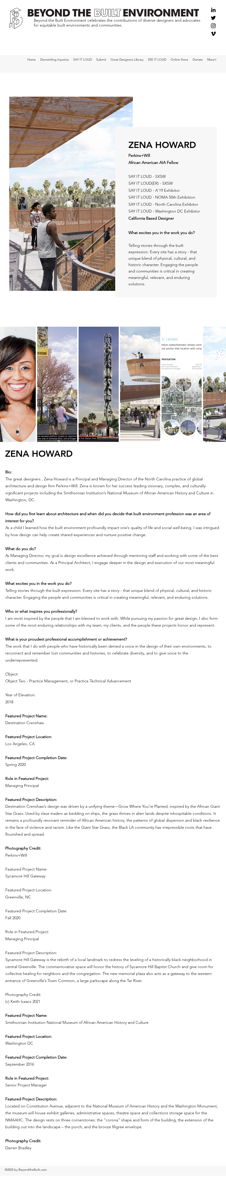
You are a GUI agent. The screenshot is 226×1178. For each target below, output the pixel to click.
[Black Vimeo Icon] (213, 34)
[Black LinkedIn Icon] (213, 10)
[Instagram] (213, 26)
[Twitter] (213, 18)
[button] (216, 59)
